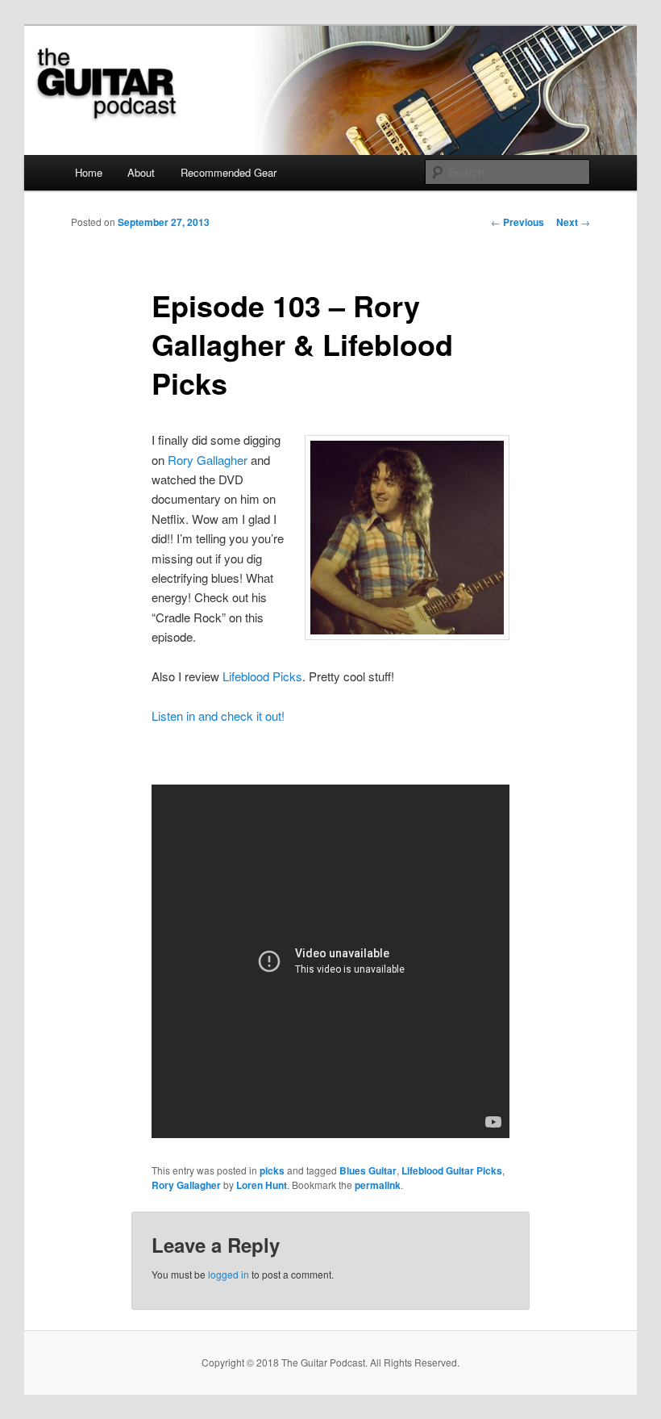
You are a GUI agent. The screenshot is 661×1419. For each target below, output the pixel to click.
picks (272, 1170)
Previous (517, 222)
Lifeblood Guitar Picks (451, 1170)
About (141, 172)
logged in (228, 1274)
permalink (378, 1185)
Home (88, 172)
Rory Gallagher (207, 459)
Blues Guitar (368, 1170)
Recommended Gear (228, 172)
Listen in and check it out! (218, 715)
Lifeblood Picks (262, 676)
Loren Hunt (261, 1185)
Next (573, 222)
